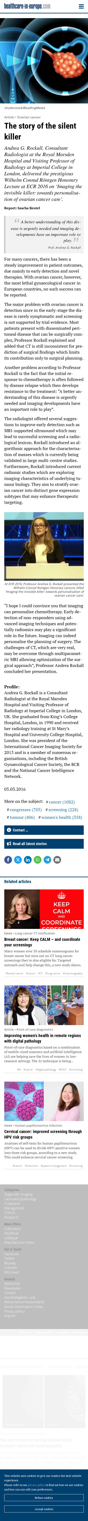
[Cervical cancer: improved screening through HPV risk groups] (44, 1101)
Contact (10, 1292)
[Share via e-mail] (57, 860)
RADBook (11, 1233)
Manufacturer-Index (19, 1242)
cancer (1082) (62, 802)
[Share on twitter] (18, 860)
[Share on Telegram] (47, 860)
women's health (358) (61, 817)
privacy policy (36, 1485)
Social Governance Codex (23, 1306)
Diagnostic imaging (18, 1194)
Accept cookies (44, 1509)
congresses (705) (26, 809)
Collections (12, 1228)
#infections (31, 1166)
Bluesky (10, 1263)
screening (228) (63, 809)
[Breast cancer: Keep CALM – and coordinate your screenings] (44, 909)
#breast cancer (14, 973)
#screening (75, 1069)
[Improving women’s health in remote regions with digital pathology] (44, 1005)
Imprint (9, 1315)
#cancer (31, 973)
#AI (19, 1069)
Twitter (9, 1258)
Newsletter (12, 1288)
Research (11, 1217)
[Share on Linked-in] (28, 860)
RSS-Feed (11, 1272)
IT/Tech (9, 1212)
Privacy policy (14, 1311)
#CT (40, 973)
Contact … (19, 830)
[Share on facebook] (8, 860)
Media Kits (12, 1283)
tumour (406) (22, 817)
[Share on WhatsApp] (37, 860)
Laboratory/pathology (20, 1199)
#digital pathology (46, 1069)
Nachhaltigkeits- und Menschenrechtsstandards (24, 1300)
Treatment (12, 1203)
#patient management (54, 1166)
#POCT (63, 1069)
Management (14, 1208)
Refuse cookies (44, 1498)
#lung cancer (52, 973)
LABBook (11, 1238)
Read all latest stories (29, 843)
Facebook (11, 1254)
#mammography (72, 973)
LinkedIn (10, 1267)
